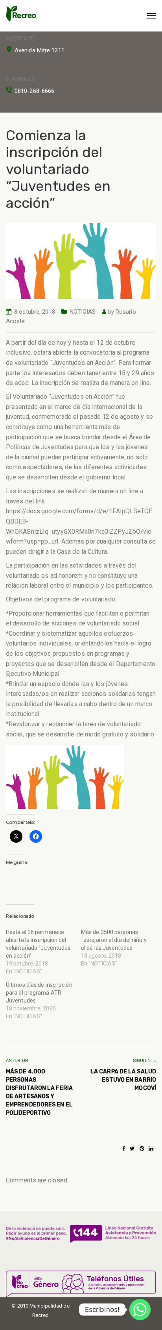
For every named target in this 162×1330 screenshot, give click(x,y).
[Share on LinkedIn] (151, 1148)
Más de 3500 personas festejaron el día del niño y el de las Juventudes (114, 940)
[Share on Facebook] (123, 1148)
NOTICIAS (83, 311)
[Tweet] (132, 1148)
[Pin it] (142, 1148)
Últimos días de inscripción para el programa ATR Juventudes (39, 993)
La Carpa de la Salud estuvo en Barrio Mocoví (123, 1079)
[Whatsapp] (140, 1309)
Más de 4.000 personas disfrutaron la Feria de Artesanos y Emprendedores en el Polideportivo (39, 1092)
